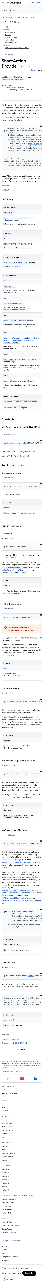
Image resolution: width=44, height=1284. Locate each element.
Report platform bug (8, 1222)
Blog (3, 1107)
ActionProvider (17, 80)
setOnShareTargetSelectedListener (18, 338)
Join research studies (9, 1232)
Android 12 (5, 1186)
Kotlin (33, 70)
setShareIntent (10, 381)
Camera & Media (7, 1130)
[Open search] (28, 2)
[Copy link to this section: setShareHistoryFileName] (29, 830)
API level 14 (11, 55)
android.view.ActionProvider (14, 88)
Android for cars (7, 1157)
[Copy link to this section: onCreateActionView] (24, 604)
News (3, 1104)
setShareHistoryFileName (14, 360)
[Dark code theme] (41, 126)
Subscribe (29, 1273)
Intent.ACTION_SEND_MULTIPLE (14, 1043)
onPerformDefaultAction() (13, 570)
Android (4, 1090)
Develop (19, 17)
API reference (9, 11)
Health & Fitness (7, 1127)
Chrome (4, 1250)
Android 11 (5, 1190)
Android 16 (5, 1173)
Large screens (6, 1146)
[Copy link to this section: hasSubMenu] (16, 533)
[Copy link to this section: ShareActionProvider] (24, 473)
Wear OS (5, 1150)
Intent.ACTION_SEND (10, 1039)
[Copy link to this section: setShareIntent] (18, 962)
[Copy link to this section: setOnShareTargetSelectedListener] (38, 761)
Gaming (4, 1120)
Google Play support (8, 1229)
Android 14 (5, 1180)
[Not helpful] (18, 22)
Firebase (5, 1253)
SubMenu (22, 321)
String (6, 238)
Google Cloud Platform (10, 1257)
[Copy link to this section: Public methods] (23, 526)
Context (25, 262)
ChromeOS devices (8, 1153)
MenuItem (18, 120)
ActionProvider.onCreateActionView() (25, 146)
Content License (23, 1063)
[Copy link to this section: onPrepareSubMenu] (23, 688)
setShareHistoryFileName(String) (16, 890)
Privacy (4, 1134)
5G (3, 1137)
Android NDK (6, 1213)
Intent (20, 381)
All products (6, 1260)
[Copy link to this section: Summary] (15, 199)
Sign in (38, 3)
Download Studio (7, 1209)
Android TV (5, 1160)
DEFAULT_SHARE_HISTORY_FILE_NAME (18, 244)
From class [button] (20, 402)
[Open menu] (3, 2)
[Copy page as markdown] (28, 66)
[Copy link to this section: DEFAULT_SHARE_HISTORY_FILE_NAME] (4, 430)
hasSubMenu (8, 286)
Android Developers (8, 17)
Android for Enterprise (9, 1093)
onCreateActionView (12, 304)
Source (4, 1100)
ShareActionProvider (12, 262)
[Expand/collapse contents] (14, 27)
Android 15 (5, 1176)
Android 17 (5, 1169)
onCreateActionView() (11, 860)
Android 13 (5, 1183)
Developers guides (8, 1203)
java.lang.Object (7, 85)
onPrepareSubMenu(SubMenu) (16, 567)
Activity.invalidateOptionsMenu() (17, 893)
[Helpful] (15, 22)
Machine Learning (8, 1123)
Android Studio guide (9, 1199)
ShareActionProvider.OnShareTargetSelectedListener (21, 340)
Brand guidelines (22, 1268)
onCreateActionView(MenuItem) (16, 310)
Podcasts (5, 1111)
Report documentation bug (11, 1225)
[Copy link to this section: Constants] (16, 419)
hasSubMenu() (9, 717)
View (5, 298)
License (11, 1268)
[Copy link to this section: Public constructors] (28, 465)
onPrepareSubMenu (11, 321)
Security (4, 1097)
